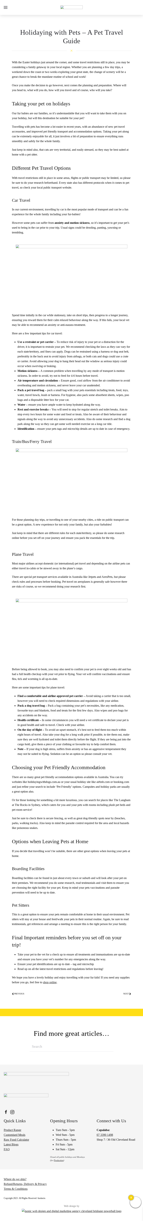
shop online (50, 982)
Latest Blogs (11, 1144)
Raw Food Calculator (16, 1139)
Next (126, 994)
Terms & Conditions (16, 1188)
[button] (5, 7)
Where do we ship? (15, 1179)
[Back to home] (71, 7)
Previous (19, 994)
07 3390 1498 (105, 1134)
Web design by (71, 1206)
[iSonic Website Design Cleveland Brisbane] (71, 1210)
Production (58, 1160)
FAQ (7, 1149)
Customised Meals (14, 1134)
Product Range (12, 1130)
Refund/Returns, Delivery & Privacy (25, 1184)
